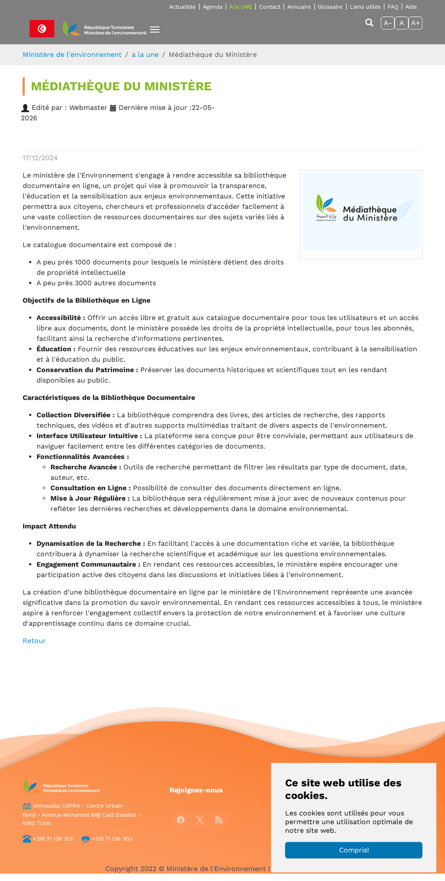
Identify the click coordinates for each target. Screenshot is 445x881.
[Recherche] (369, 26)
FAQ (393, 6)
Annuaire (299, 6)
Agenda (212, 6)
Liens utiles (365, 6)
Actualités (182, 6)
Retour (34, 641)
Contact (269, 6)
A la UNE (240, 6)
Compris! (354, 850)
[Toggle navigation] (154, 29)
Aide (411, 6)
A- (388, 23)
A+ (415, 23)
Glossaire (330, 6)
